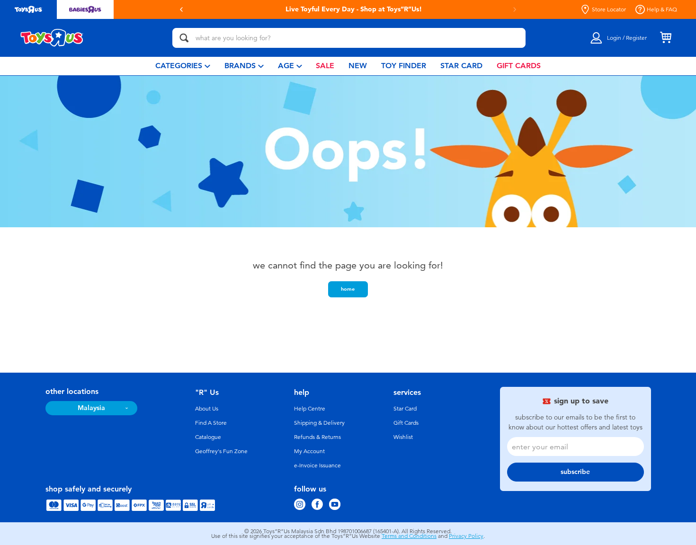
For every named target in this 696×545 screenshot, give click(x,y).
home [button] (348, 289)
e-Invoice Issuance (317, 465)
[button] (181, 9)
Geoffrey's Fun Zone (221, 451)
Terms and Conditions (409, 536)
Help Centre (309, 408)
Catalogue (208, 437)
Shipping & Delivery (319, 423)
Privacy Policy (466, 536)
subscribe (575, 472)
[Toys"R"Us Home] (52, 38)
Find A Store (211, 423)
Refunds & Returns (317, 437)
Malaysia (91, 408)
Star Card (405, 408)
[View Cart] (665, 38)
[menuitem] (182, 66)
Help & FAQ (662, 9)
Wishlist (403, 437)
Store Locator (609, 9)
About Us (206, 408)
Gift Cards (406, 423)
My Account (309, 451)
